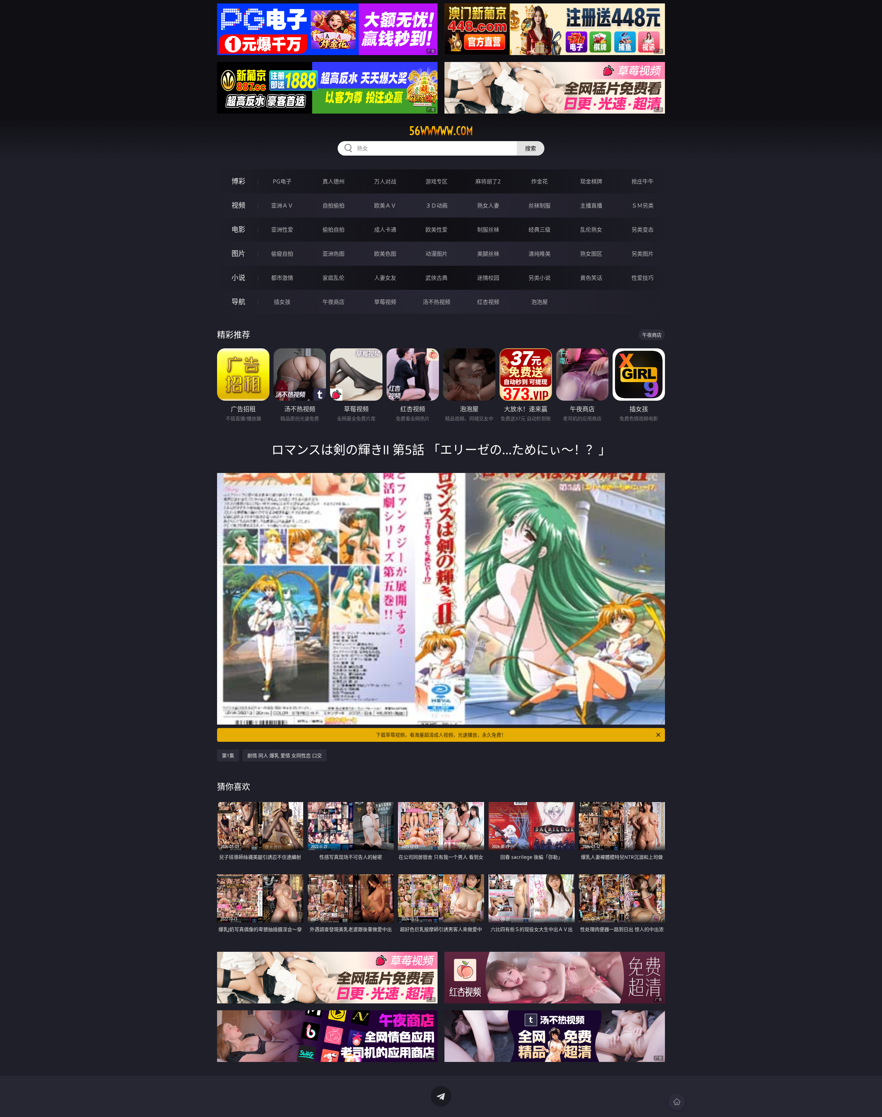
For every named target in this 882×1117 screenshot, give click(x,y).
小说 (238, 277)
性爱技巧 (643, 278)
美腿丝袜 (488, 253)
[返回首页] (676, 1102)
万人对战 (385, 181)
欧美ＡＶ (385, 205)
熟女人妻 (488, 205)
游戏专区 (436, 181)
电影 (238, 229)
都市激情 (282, 278)
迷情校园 (488, 278)
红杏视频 (488, 302)
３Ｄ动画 (436, 205)
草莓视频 (385, 302)
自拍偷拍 (333, 205)
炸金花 (539, 181)
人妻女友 (385, 278)
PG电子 (282, 181)
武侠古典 (436, 278)
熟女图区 (591, 253)
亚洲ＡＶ (282, 205)
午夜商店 (333, 302)
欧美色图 (385, 253)
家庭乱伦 (333, 278)
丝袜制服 (540, 205)
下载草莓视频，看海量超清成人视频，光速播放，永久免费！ (441, 734)
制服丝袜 (488, 229)
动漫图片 (436, 253)
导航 (238, 301)
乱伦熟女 (591, 229)
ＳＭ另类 (643, 205)
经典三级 (540, 229)
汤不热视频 (436, 302)
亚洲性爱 (282, 229)
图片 (238, 253)
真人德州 (333, 181)
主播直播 (591, 205)
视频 (238, 205)
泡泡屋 (539, 302)
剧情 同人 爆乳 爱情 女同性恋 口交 (284, 755)
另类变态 (643, 229)
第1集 (228, 755)
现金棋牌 (591, 181)
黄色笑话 (591, 278)
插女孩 (282, 302)
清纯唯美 (540, 253)
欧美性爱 (436, 229)
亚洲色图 (333, 253)
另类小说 (540, 278)
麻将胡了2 (488, 181)
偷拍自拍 (333, 229)
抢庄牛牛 (643, 181)
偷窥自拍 (282, 253)
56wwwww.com (441, 131)
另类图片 (643, 253)
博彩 (238, 181)
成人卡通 (385, 229)
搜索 (530, 148)
